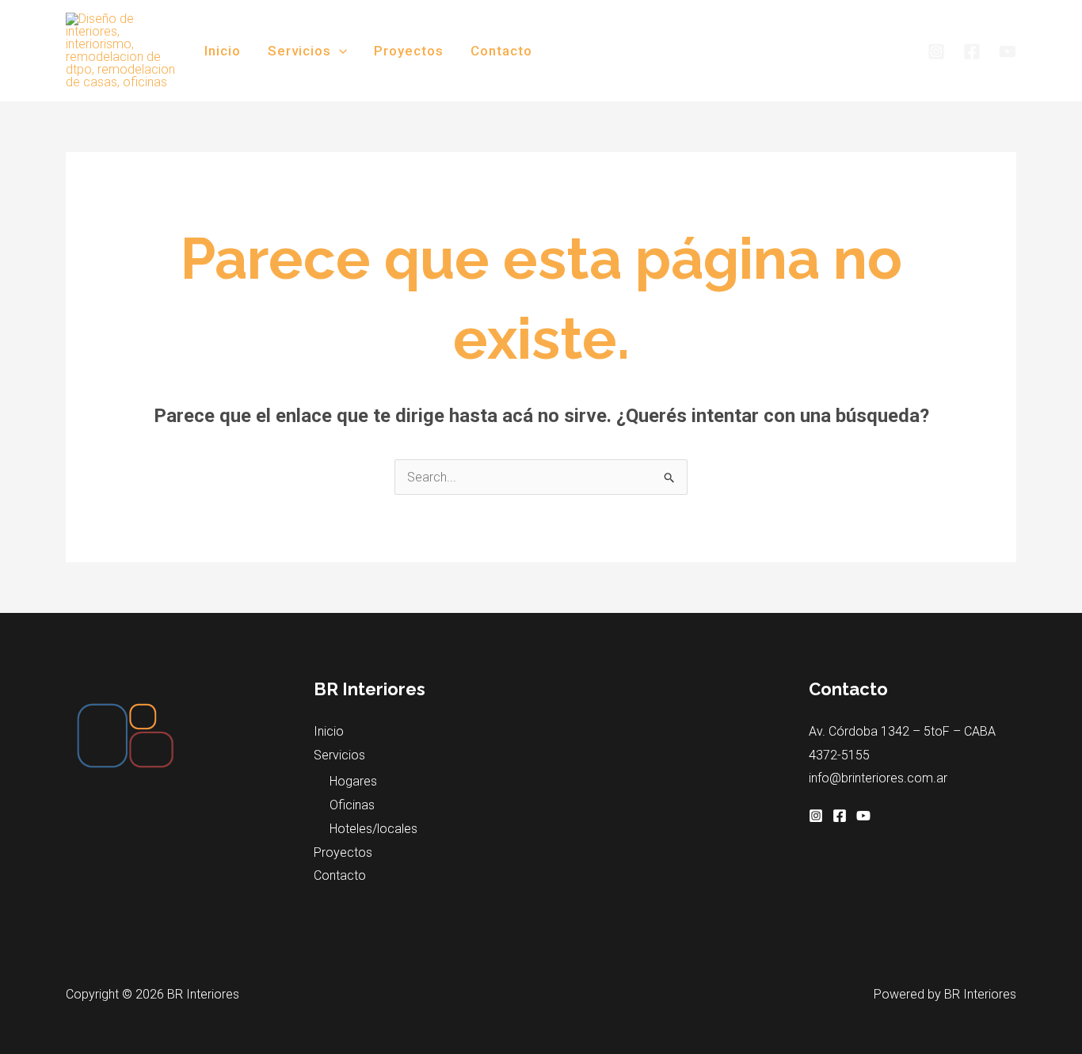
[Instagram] (936, 51)
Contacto (501, 51)
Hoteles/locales (373, 828)
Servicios (299, 51)
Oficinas (352, 804)
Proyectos (409, 51)
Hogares (353, 781)
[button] (339, 50)
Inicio (222, 51)
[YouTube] (1007, 51)
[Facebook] (972, 51)
